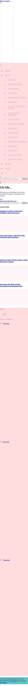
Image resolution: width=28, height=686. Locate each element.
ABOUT (8, 164)
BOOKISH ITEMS (15, 84)
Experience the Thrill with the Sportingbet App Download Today (11, 285)
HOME (7, 71)
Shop (4, 315)
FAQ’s (7, 168)
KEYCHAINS (13, 120)
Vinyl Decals (14, 155)
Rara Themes (13, 681)
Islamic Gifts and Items (17, 108)
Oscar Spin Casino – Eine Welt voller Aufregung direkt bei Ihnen (12, 236)
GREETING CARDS (16, 124)
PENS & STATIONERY (17, 142)
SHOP (7, 75)
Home (5, 313)
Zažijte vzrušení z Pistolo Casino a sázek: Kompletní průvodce (14, 260)
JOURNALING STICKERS (14, 114)
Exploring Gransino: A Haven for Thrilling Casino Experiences (11, 212)
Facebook (6, 323)
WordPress (3, 682)
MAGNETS (12, 128)
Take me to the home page (8, 201)
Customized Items (17, 98)
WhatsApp (6, 560)
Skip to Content (5, 1)
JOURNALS (12, 102)
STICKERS (12, 151)
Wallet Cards (15, 160)
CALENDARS (13, 89)
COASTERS (12, 93)
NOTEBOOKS (13, 133)
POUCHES (12, 146)
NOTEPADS (12, 137)
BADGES (11, 80)
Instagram (6, 442)
